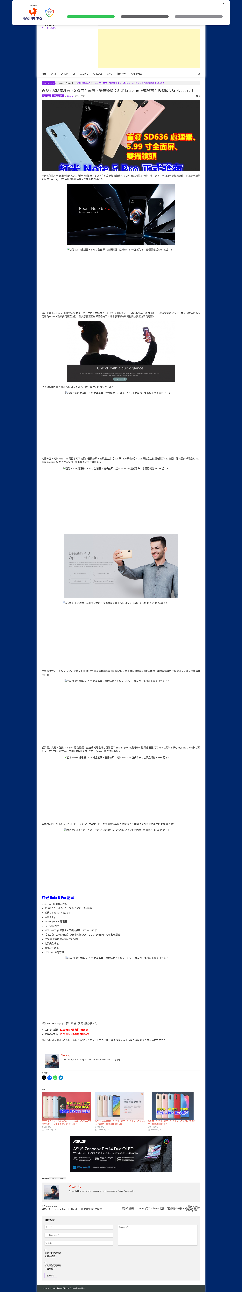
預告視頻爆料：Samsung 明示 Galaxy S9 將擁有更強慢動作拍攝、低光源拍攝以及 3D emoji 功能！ (161, 1210)
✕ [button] (223, 3)
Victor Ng (70, 96)
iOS (74, 73)
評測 (53, 73)
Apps (109, 73)
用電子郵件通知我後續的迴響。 (53, 1255)
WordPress (57, 1288)
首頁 (44, 73)
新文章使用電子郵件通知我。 (53, 1267)
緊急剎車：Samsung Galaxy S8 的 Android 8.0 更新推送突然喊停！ (73, 1209)
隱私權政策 (136, 73)
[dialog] (121, 12)
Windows (97, 73)
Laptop (64, 73)
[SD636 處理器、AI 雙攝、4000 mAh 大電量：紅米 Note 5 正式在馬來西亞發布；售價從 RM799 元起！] (67, 1106)
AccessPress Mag (77, 1288)
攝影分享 (121, 73)
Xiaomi (61, 1178)
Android (84, 73)
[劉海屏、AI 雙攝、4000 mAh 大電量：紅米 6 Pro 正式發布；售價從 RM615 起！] (173, 1106)
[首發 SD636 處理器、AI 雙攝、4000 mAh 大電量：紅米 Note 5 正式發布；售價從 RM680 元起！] (120, 1106)
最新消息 (58, 96)
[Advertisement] (149, 48)
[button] (91, 16)
